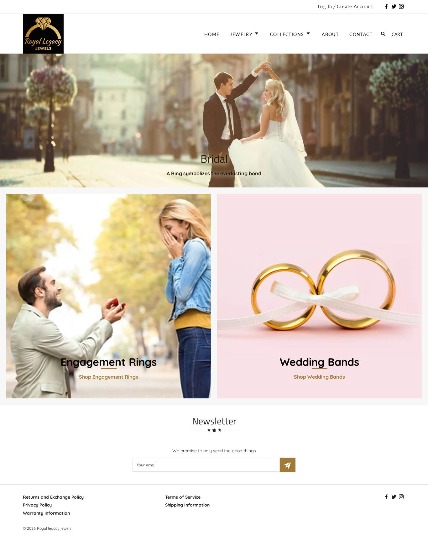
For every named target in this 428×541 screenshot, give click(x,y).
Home (212, 34)
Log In (325, 6)
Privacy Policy (37, 505)
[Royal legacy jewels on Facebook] (387, 7)
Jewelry (242, 34)
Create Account (355, 6)
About (330, 34)
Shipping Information (187, 505)
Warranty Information (46, 513)
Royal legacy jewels (54, 528)
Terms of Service (183, 497)
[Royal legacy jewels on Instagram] (402, 7)
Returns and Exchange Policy (53, 497)
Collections (288, 34)
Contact (361, 34)
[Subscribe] (287, 465)
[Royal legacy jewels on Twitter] (394, 7)
